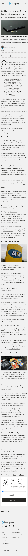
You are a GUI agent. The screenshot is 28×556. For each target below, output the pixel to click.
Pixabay (21, 475)
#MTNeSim (16, 86)
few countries (13, 212)
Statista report (17, 273)
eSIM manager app (8, 231)
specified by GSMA (14, 349)
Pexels (14, 475)
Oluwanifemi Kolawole (9, 47)
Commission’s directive (14, 424)
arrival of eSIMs (13, 265)
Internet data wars (16, 322)
